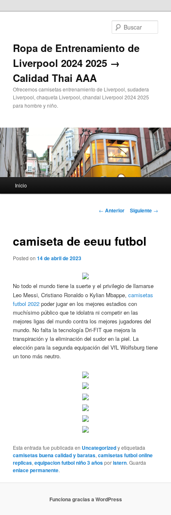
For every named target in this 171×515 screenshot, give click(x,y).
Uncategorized (99, 447)
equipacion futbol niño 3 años (68, 462)
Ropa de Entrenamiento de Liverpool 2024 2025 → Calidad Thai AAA (76, 63)
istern (120, 462)
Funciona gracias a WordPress (85, 499)
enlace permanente (36, 470)
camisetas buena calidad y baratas (54, 455)
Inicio (21, 185)
